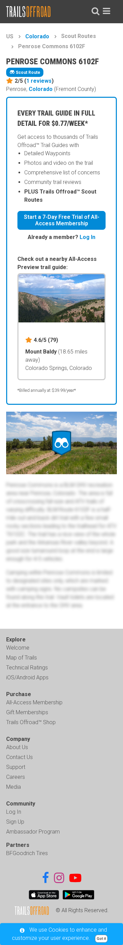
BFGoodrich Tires (27, 853)
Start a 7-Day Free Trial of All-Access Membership (61, 220)
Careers (15, 777)
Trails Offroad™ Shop (31, 722)
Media (13, 787)
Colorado (37, 36)
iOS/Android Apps (27, 677)
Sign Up (15, 821)
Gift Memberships (27, 712)
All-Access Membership (34, 702)
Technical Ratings (27, 667)
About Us (17, 747)
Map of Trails (21, 657)
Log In (87, 237)
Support (15, 767)
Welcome (17, 647)
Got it (101, 938)
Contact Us (19, 757)
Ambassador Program (33, 831)
